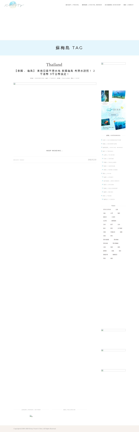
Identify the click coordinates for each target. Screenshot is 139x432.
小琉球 (113, 217)
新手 (112, 224)
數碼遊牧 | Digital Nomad (113, 147)
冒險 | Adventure (37, 78)
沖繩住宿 (113, 232)
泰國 (121, 232)
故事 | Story (109, 177)
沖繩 (104, 232)
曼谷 (104, 228)
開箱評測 (105, 254)
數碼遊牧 (114, 220)
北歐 (104, 213)
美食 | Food (107, 195)
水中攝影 (120, 228)
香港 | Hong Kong (111, 169)
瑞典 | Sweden (109, 166)
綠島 (119, 247)
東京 (112, 228)
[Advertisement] (69, 25)
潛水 (112, 235)
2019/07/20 (92, 160)
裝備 (113, 251)
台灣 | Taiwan (109, 155)
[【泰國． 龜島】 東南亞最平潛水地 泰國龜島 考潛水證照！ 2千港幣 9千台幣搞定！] (55, 114)
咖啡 (119, 213)
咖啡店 (105, 217)
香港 (104, 258)
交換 (117, 209)
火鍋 (104, 247)
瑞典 (112, 247)
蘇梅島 (105, 251)
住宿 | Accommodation (112, 140)
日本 (119, 224)
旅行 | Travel (51, 78)
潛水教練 (116, 239)
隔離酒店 (115, 254)
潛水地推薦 (106, 239)
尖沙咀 (105, 220)
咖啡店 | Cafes (109, 199)
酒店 (120, 251)
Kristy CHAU (19, 160)
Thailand (54, 64)
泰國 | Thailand (63, 78)
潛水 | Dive (75, 78)
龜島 (112, 258)
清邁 (104, 235)
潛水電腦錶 (115, 243)
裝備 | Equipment (111, 188)
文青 (104, 224)
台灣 (112, 213)
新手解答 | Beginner (112, 181)
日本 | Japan (109, 158)
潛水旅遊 (105, 243)
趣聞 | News (108, 192)
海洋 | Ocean (109, 184)
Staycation (107, 209)
